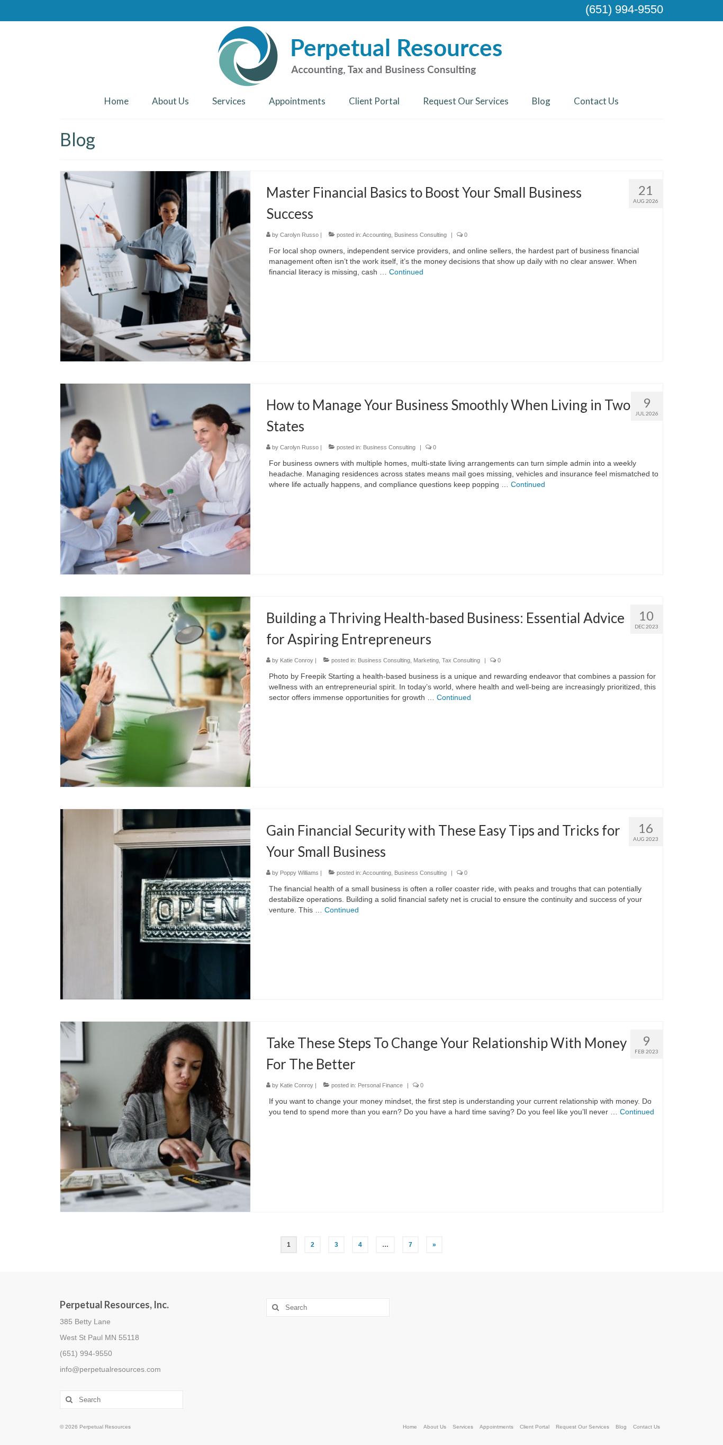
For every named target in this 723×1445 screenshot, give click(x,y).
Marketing (426, 660)
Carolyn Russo (299, 235)
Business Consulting (420, 235)
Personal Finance (380, 1085)
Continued (406, 272)
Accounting (377, 235)
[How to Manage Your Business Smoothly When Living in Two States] (155, 478)
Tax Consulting (461, 660)
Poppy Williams (299, 873)
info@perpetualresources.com (110, 1369)
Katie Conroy (296, 660)
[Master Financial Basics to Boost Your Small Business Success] (155, 265)
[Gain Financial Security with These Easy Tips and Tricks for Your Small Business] (155, 903)
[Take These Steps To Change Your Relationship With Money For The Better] (155, 1116)
